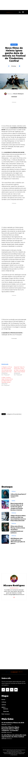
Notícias (14, 44)
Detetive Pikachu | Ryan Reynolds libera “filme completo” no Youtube (10, 728)
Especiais (4, 724)
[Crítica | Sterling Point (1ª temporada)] (5, 494)
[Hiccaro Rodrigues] (5, 94)
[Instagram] (14, 597)
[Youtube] (16, 689)
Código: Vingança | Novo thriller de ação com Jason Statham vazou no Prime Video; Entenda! (18, 518)
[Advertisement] (14, 434)
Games (13, 500)
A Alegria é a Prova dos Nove (14, 414)
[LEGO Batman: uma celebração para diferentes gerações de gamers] (5, 539)
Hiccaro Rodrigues (18, 93)
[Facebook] (3, 689)
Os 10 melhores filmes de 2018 (13, 722)
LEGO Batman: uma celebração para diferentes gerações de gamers (18, 541)
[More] (19, 66)
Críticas (13, 491)
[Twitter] (11, 689)
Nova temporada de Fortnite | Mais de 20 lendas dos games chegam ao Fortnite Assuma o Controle (17, 507)
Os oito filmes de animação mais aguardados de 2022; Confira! (14, 736)
